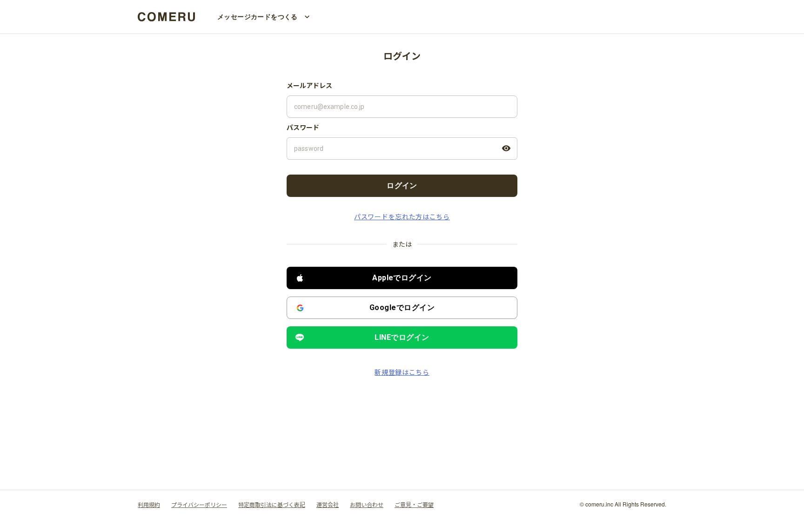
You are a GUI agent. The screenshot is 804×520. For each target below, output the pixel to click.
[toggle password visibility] (506, 148)
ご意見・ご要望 (414, 504)
